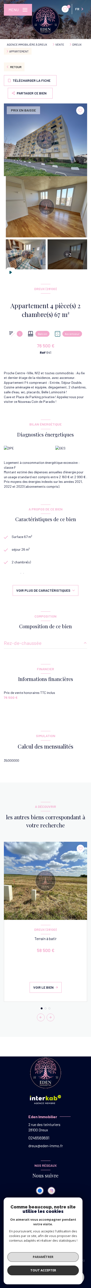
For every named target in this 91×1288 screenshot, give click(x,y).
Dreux (77, 44)
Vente (59, 44)
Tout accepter (43, 1270)
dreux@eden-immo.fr (45, 1145)
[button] (50, 1017)
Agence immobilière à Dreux (27, 44)
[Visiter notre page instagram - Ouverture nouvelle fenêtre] (51, 1191)
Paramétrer (43, 1257)
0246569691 (39, 1137)
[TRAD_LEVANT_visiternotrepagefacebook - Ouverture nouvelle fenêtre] (40, 1191)
